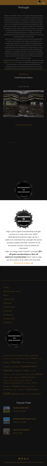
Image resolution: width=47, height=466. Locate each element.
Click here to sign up (23, 263)
